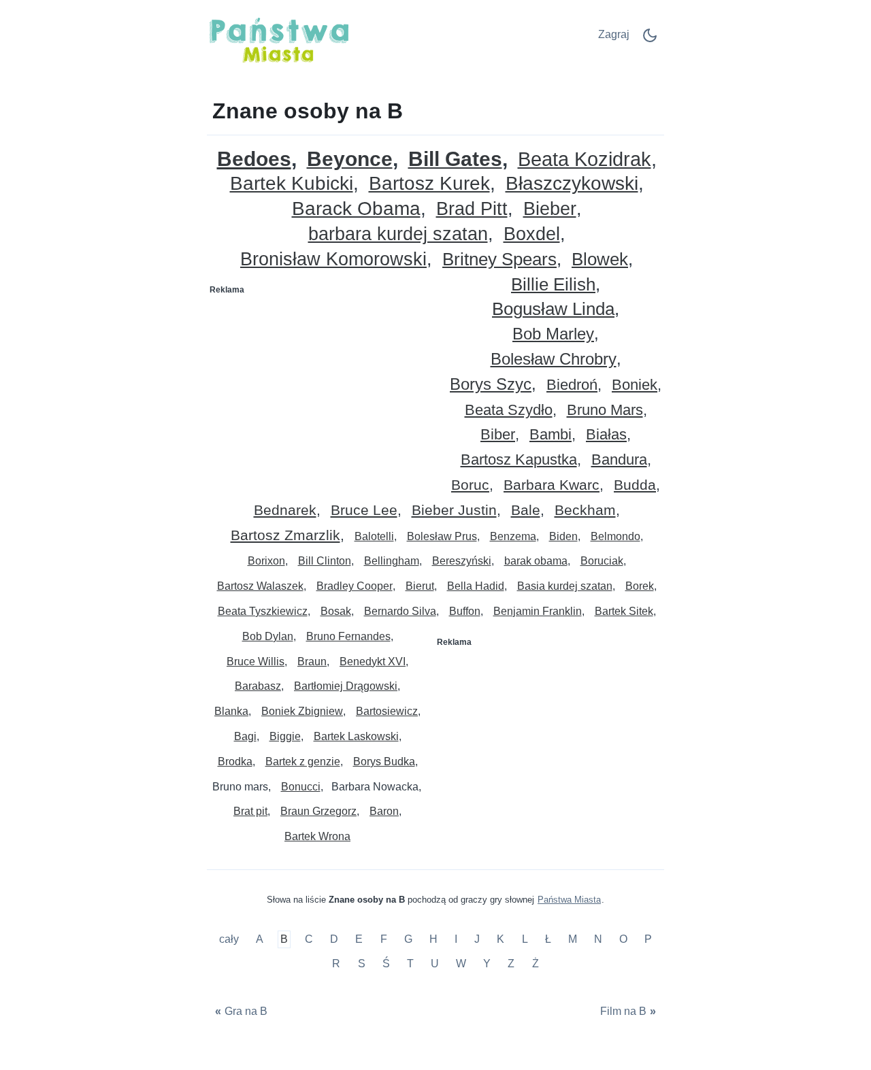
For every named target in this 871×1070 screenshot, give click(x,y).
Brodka (235, 761)
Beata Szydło (509, 410)
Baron (384, 811)
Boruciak (601, 561)
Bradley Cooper (354, 586)
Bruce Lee (364, 510)
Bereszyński (461, 561)
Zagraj (613, 34)
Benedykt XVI (373, 661)
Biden (563, 536)
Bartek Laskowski (356, 736)
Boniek (634, 385)
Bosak (336, 611)
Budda (635, 485)
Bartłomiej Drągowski (345, 686)
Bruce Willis (255, 661)
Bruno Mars (605, 410)
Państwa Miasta (569, 900)
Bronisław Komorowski (333, 259)
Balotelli (374, 536)
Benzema (513, 536)
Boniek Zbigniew (302, 711)
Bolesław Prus (442, 536)
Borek (639, 586)
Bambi (550, 435)
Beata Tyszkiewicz (263, 611)
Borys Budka (384, 761)
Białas (606, 435)
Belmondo (615, 536)
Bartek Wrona (317, 836)
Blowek (600, 259)
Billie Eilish (553, 285)
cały (230, 940)
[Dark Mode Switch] (650, 39)
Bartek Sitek (624, 611)
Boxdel (532, 234)
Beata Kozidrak (584, 159)
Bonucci (301, 786)
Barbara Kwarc (551, 485)
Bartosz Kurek (429, 184)
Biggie (285, 736)
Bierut (420, 586)
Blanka (231, 711)
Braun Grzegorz (318, 811)
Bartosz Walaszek (260, 586)
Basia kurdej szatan (564, 586)
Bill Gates (455, 159)
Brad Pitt (472, 209)
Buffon (464, 611)
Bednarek (285, 510)
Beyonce (350, 159)
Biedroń (571, 385)
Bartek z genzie (302, 761)
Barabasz (258, 686)
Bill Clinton (324, 561)
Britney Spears (499, 259)
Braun (312, 661)
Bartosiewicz (387, 711)
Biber (497, 435)
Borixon (266, 561)
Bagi (245, 736)
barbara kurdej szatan (398, 234)
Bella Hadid (475, 586)
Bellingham (391, 561)
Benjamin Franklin (537, 611)
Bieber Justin (454, 510)
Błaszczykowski (572, 184)
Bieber (549, 209)
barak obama (536, 561)
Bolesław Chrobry (554, 359)
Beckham (585, 510)
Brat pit (250, 811)
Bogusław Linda (553, 309)
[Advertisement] (322, 385)
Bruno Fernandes (348, 636)
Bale (525, 510)
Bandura (619, 460)
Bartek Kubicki (291, 184)
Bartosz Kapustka (519, 460)
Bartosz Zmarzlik (285, 536)
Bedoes (254, 159)
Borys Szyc (490, 385)
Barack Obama (356, 209)
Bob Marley (553, 334)
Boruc (470, 485)
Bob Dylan (267, 636)
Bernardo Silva (400, 611)
